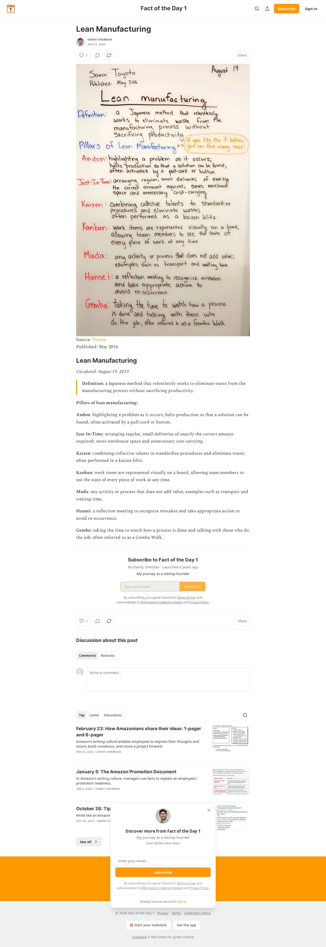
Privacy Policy (199, 888)
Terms (176, 913)
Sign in (311, 8)
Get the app (186, 925)
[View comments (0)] (97, 55)
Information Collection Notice (162, 888)
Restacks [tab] (108, 655)
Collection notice (197, 913)
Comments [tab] (87, 655)
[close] (209, 810)
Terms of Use (186, 883)
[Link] (69, 360)
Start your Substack (150, 925)
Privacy (162, 913)
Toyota (99, 339)
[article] (163, 743)
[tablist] (96, 655)
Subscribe (286, 8)
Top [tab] (81, 715)
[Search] (257, 8)
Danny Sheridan (100, 39)
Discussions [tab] (113, 715)
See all (86, 841)
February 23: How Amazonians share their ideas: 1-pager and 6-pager (138, 732)
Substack (139, 937)
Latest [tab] (94, 715)
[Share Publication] (267, 8)
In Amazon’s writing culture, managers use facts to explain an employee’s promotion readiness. (136, 780)
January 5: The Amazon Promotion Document (126, 771)
